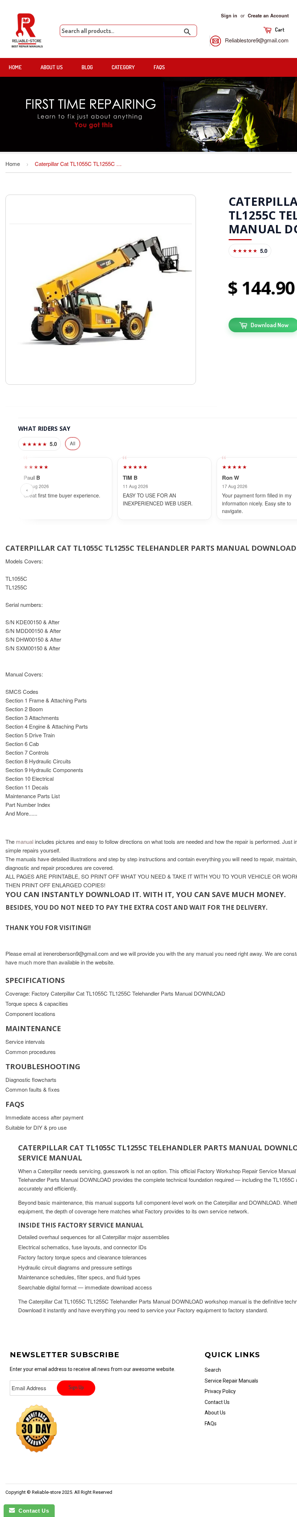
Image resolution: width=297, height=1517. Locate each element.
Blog (87, 67)
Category (123, 67)
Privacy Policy (220, 1391)
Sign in (229, 15)
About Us (52, 67)
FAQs (159, 67)
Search (213, 1370)
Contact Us (217, 1402)
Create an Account (268, 15)
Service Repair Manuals (231, 1381)
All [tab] (72, 443)
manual (24, 841)
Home (15, 67)
